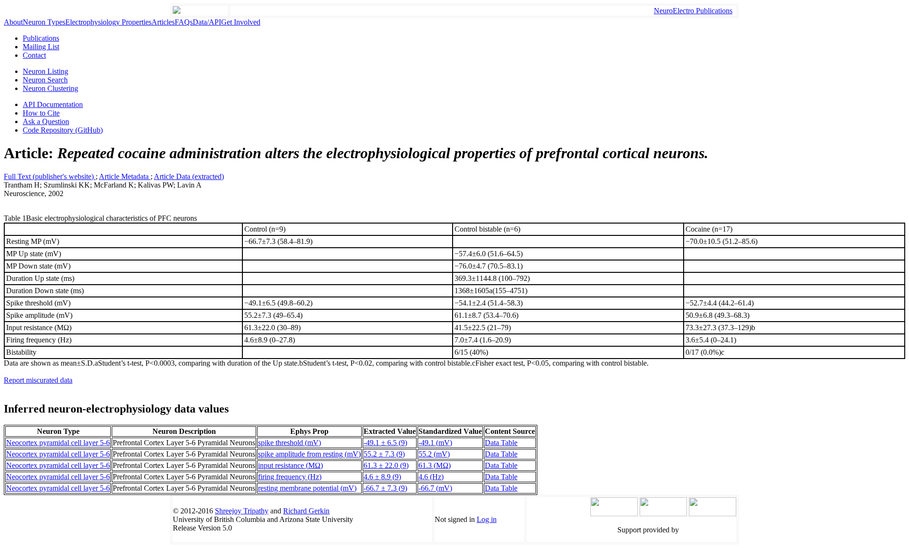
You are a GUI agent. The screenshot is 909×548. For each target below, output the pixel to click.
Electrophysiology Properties (108, 22)
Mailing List (41, 47)
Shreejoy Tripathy (241, 511)
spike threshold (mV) (289, 443)
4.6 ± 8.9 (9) (382, 477)
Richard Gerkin (306, 511)
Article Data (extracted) (189, 176)
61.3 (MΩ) (435, 465)
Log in (487, 519)
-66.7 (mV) (435, 488)
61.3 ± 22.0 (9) (386, 465)
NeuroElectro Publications (693, 11)
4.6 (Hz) (431, 477)
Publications (41, 38)
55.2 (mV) (434, 454)
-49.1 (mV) (435, 443)
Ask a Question (46, 121)
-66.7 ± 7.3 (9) (385, 488)
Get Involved (240, 22)
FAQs (184, 22)
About (13, 22)
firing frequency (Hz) (289, 477)
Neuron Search (45, 80)
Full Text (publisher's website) (50, 176)
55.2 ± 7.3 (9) (384, 454)
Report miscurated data (38, 380)
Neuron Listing (45, 71)
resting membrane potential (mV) (307, 488)
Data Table (501, 443)
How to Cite (41, 113)
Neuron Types (44, 22)
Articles (163, 22)
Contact (34, 55)
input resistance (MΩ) (290, 465)
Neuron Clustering (50, 88)
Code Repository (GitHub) (63, 130)
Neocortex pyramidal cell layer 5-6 (58, 443)
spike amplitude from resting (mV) (309, 454)
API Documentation (53, 104)
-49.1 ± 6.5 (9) (385, 443)
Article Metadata (125, 176)
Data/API (207, 22)
